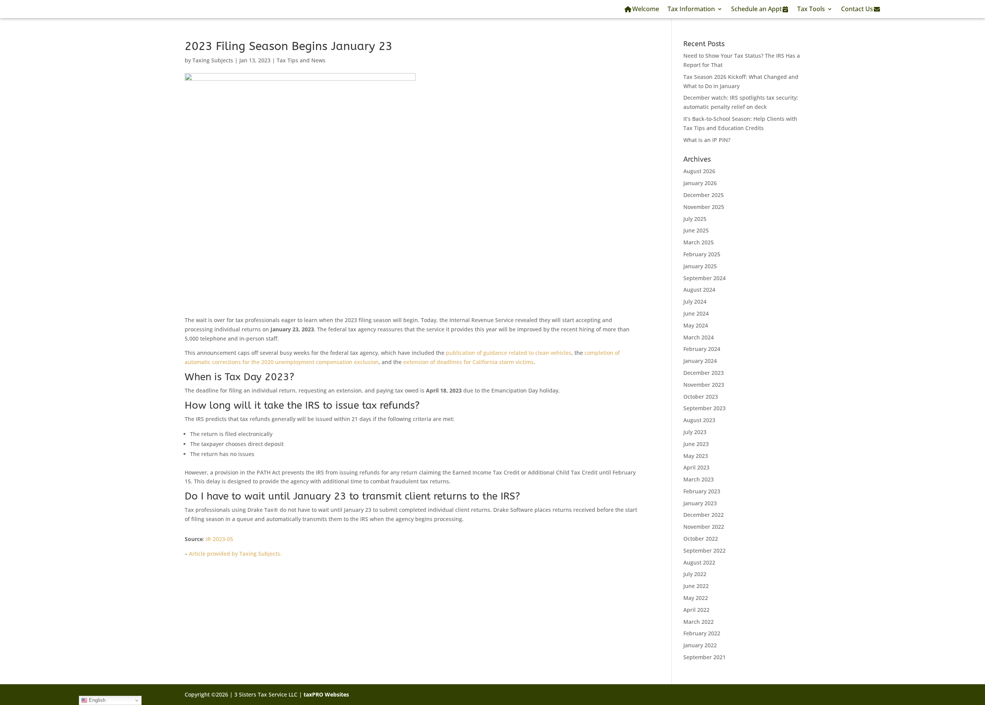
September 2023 (704, 408)
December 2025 (703, 195)
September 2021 (704, 657)
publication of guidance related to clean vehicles (508, 352)
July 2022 (694, 574)
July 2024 (694, 301)
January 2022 (700, 645)
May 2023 (695, 455)
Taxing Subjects (212, 60)
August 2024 (699, 289)
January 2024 (700, 360)
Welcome (645, 9)
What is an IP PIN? (706, 140)
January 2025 (700, 266)
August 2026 (699, 171)
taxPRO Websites (326, 694)
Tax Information (691, 9)
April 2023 (696, 467)
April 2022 (696, 609)
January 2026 (700, 183)
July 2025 (694, 218)
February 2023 (701, 491)
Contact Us (857, 9)
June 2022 (696, 586)
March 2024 (698, 337)
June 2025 (696, 230)
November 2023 (703, 384)
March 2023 (698, 479)
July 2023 (694, 432)
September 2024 (704, 278)
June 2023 (696, 444)
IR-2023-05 (219, 539)
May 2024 (695, 325)
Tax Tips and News (301, 60)
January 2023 (700, 503)
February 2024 (701, 348)
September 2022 (704, 550)
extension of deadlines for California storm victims (468, 362)
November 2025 (703, 206)
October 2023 (700, 396)
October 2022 (700, 538)
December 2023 (703, 372)
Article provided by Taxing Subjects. (235, 553)
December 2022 (703, 514)
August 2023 (699, 420)
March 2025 (698, 242)
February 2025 (701, 254)
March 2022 (698, 621)
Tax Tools (811, 9)
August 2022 (699, 562)
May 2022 (695, 597)
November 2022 (703, 526)
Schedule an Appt (756, 9)
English (96, 700)
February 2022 (701, 633)
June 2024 (696, 313)
